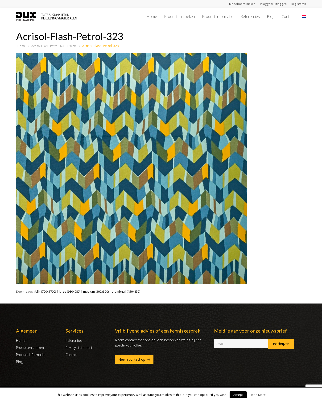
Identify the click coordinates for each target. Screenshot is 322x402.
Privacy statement (79, 347)
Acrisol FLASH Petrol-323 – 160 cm (54, 46)
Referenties (74, 340)
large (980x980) (69, 291)
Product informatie (30, 354)
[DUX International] (46, 16)
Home (21, 46)
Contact (72, 354)
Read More (258, 395)
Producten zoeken (30, 347)
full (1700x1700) (45, 291)
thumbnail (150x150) (126, 291)
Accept (238, 395)
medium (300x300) (96, 291)
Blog (19, 361)
